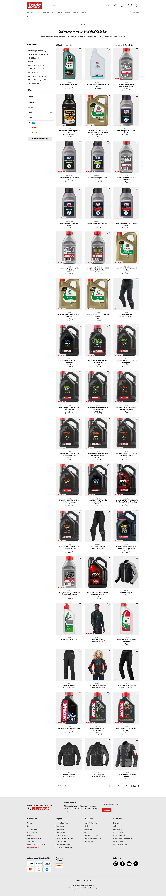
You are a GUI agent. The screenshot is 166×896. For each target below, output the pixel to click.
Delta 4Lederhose (126, 314)
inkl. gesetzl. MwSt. (83, 885)
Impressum (117, 823)
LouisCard (30, 841)
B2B (28, 826)
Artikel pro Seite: (61, 786)
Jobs (86, 832)
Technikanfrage (32, 829)
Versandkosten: (73, 888)
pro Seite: (69, 45)
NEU (33, 123)
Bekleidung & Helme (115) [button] (37, 51)
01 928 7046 (40, 808)
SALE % (34, 127)
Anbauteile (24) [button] (33, 83)
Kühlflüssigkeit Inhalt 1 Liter (69, 639)
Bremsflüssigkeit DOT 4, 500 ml (69, 223)
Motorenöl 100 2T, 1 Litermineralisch (69, 728)
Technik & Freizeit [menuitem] (48, 12)
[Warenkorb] (137, 5)
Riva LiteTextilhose (69, 685)
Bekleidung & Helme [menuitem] (33, 12)
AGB (114, 826)
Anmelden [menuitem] (136, 12)
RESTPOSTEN (36, 132)
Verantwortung (89, 841)
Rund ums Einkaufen (91, 835)
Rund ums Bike (61, 841)
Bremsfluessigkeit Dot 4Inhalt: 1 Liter (98, 84)
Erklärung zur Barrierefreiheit (122, 838)
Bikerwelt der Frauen (62, 823)
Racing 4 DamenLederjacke (98, 685)
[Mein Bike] (123, 5)
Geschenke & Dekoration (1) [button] (37, 76)
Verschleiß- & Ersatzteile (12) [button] (38, 54)
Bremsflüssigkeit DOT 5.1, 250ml (69, 177)
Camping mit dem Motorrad (65, 847)
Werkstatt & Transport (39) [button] (37, 80)
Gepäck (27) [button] (32, 62)
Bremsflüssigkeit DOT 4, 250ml (126, 131)
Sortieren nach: (119, 45)
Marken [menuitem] (67, 12)
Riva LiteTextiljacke (69, 774)
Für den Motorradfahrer (63, 844)
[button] (108, 5)
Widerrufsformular (119, 835)
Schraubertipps (61, 832)
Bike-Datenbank (32, 832)
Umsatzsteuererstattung (92, 838)
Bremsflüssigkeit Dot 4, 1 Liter (69, 84)
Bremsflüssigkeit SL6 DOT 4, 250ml (97, 223)
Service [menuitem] (84, 12)
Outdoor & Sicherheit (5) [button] (36, 69)
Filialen (86, 826)
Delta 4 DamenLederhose (97, 546)
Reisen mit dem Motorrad (64, 838)
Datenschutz (117, 829)
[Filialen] (115, 5)
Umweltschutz (118, 841)
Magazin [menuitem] (75, 12)
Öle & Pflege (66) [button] (34, 58)
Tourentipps (60, 826)
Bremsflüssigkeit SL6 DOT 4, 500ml (126, 223)
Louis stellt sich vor (91, 823)
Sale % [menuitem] (59, 12)
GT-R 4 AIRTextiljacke (126, 593)
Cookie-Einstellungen (120, 844)
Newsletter (30, 835)
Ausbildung (88, 829)
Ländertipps (60, 829)
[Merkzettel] (130, 5)
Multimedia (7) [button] (33, 73)
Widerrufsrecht (118, 832)
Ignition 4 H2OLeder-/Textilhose (126, 685)
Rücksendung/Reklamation (36, 844)
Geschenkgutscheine (34, 838)
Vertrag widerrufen (33, 847)
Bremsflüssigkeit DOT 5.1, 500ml (97, 177)
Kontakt (29, 823)
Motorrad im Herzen (62, 835)
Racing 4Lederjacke (98, 639)
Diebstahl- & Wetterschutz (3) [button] (38, 65)
